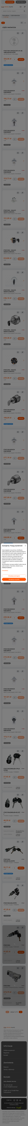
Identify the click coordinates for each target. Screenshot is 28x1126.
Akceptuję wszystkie (14, 579)
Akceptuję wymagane (14, 576)
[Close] (25, 545)
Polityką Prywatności (6, 567)
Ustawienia (5, 570)
